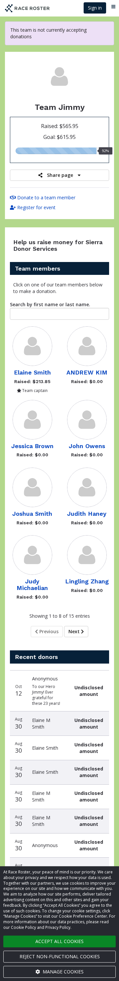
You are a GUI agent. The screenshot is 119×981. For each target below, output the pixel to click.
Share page (60, 175)
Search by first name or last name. (50, 304)
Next (74, 631)
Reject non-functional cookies (60, 956)
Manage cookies (62, 971)
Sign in (95, 8)
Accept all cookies (59, 941)
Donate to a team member (45, 197)
